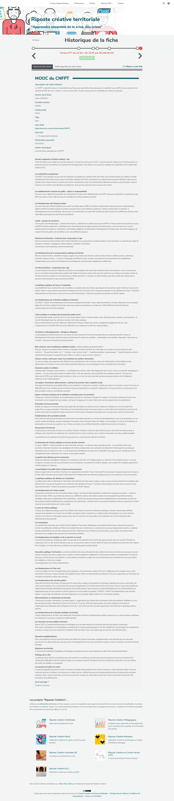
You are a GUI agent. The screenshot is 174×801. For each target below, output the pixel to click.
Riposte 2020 (106, 3)
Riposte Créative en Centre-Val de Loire (124, 753)
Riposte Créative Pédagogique (122, 719)
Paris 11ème (68, 784)
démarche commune (48, 704)
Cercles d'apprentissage (59, 3)
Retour (36, 40)
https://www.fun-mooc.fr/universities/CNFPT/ (52, 128)
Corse (78, 784)
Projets (92, 3)
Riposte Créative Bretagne (120, 736)
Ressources (79, 3)
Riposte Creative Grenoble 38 (63, 752)
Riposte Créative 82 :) (59, 768)
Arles (61, 784)
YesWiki (97, 796)
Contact (121, 3)
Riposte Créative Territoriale (62, 719)
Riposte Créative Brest (59, 736)
